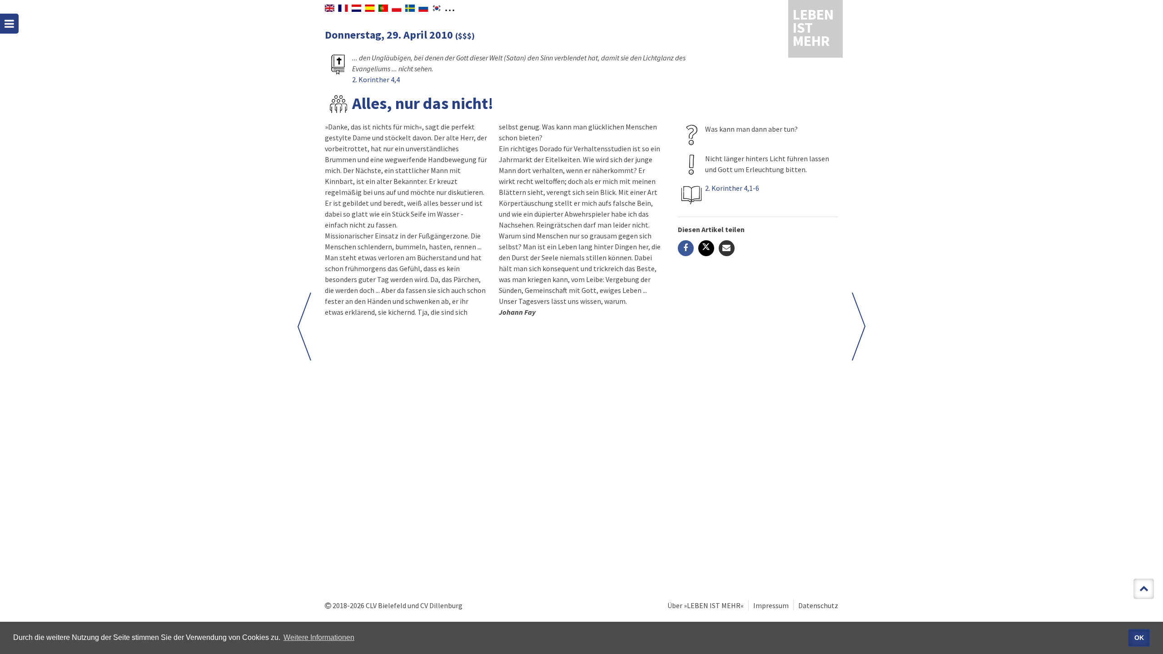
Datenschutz (818, 605)
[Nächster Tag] (858, 326)
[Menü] (9, 24)
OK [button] (1139, 637)
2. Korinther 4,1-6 (732, 188)
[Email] (727, 248)
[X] (706, 248)
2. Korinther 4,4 (376, 79)
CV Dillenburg (441, 605)
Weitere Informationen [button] (318, 637)
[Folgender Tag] (304, 326)
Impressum (771, 605)
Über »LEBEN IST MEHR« (705, 605)
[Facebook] (686, 248)
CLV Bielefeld (386, 605)
